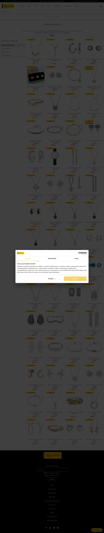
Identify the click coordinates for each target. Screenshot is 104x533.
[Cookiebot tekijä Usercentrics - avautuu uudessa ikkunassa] (80, 253)
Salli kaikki (75, 278)
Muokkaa (50, 278)
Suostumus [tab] (27, 258)
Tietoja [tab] (76, 258)
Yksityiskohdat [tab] (52, 258)
